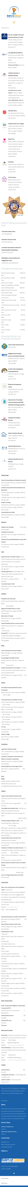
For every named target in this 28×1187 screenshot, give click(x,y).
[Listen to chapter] (6, 1095)
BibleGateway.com (12, 1100)
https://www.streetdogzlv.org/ (16, 1045)
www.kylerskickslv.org (12, 907)
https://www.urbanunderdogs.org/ (17, 1060)
